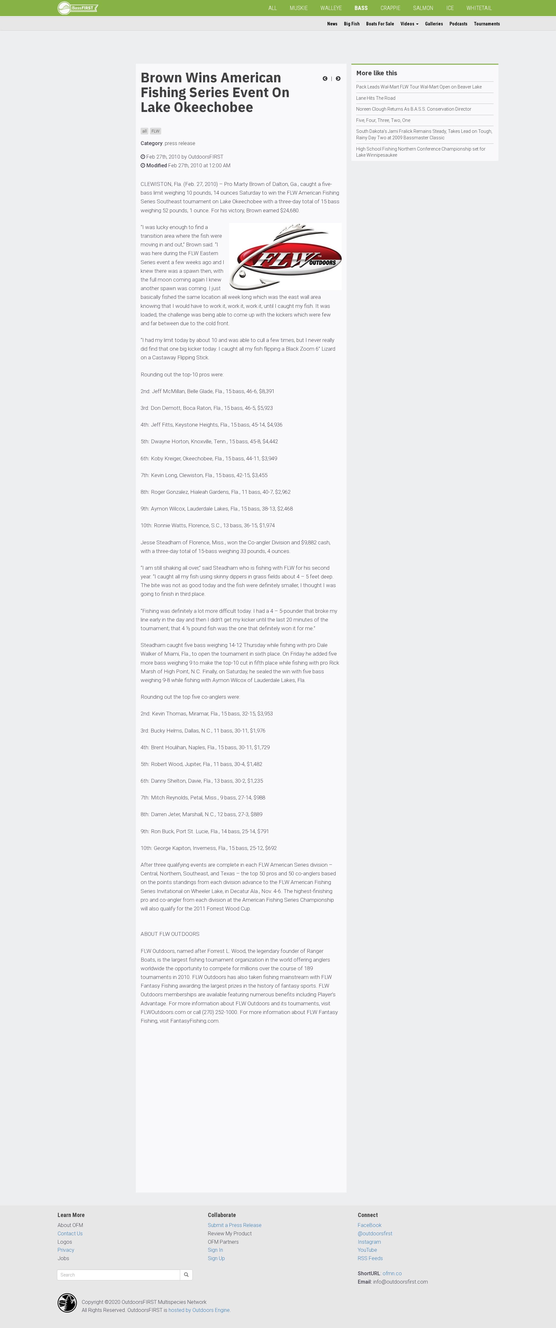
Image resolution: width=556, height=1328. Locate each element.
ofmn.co (392, 1273)
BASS (361, 8)
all (144, 131)
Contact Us (70, 1234)
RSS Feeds (370, 1258)
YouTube (367, 1250)
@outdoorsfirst (375, 1234)
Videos (408, 23)
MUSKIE (299, 8)
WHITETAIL (479, 8)
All (272, 8)
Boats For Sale (380, 23)
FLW (156, 131)
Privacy (66, 1250)
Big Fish (352, 23)
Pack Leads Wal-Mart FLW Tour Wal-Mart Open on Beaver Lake (419, 86)
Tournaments (487, 23)
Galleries (434, 23)
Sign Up (216, 1258)
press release (180, 143)
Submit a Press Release (235, 1225)
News (332, 23)
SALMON (423, 8)
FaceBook (370, 1225)
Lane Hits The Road (375, 98)
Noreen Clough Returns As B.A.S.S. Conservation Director (413, 109)
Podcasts (458, 23)
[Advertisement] (83, 160)
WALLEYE (331, 8)
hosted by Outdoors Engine (199, 1310)
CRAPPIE (390, 8)
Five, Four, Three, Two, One (383, 120)
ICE (450, 8)
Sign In (215, 1250)
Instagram (369, 1242)
